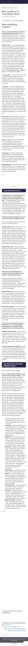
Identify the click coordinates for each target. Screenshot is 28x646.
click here (7, 612)
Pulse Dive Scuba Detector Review (17, 630)
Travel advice (7, 624)
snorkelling (14, 626)
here (18, 370)
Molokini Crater (6, 45)
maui (9, 626)
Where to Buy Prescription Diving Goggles (14, 628)
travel (18, 626)
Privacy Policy (14, 643)
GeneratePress (14, 640)
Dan (21, 20)
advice (5, 626)
